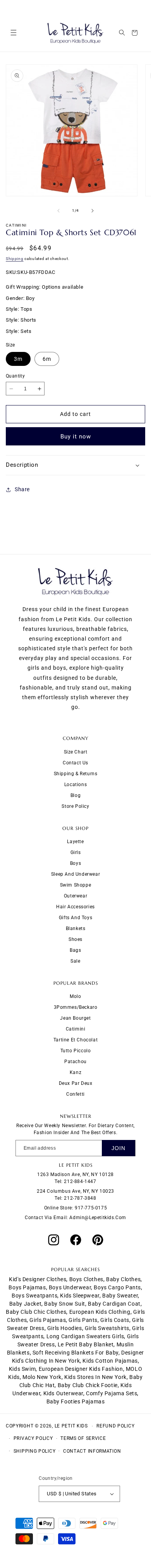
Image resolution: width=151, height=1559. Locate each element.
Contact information (92, 1451)
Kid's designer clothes (37, 1279)
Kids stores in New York (95, 1377)
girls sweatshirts (107, 1328)
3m (18, 359)
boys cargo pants (117, 1287)
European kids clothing (99, 1312)
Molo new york (42, 1377)
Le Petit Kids (71, 1426)
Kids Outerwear (63, 1393)
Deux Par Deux (76, 1083)
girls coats (114, 1320)
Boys (75, 863)
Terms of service (83, 1438)
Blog (75, 795)
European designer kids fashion (81, 1369)
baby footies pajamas (75, 1401)
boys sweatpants (34, 1295)
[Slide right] (92, 210)
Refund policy (115, 1426)
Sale (75, 961)
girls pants (83, 1320)
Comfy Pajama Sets (111, 1393)
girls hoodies (64, 1328)
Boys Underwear (70, 1287)
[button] (13, 32)
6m (47, 359)
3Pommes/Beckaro (76, 1007)
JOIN (118, 1148)
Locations (75, 784)
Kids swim (22, 1369)
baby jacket (25, 1304)
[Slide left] (58, 210)
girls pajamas (47, 1320)
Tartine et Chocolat (75, 1040)
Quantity (15, 376)
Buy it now (75, 436)
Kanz (75, 1072)
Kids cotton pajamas (109, 1361)
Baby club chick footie (88, 1385)
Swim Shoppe (75, 885)
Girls (75, 852)
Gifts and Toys (75, 917)
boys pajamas (27, 1287)
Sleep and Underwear (75, 874)
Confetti (75, 1094)
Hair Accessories (75, 906)
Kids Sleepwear (79, 1295)
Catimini (76, 1029)
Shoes (75, 939)
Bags (75, 950)
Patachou (75, 1061)
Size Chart (76, 752)
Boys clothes (86, 1279)
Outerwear (75, 896)
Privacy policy (33, 1438)
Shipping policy (35, 1451)
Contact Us (75, 763)
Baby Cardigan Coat (114, 1304)
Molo (75, 996)
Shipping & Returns (76, 773)
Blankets (76, 928)
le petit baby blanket (86, 1344)
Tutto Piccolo (75, 1050)
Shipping (15, 258)
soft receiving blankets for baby (75, 1352)
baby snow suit (64, 1304)
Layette (75, 841)
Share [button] (22, 489)
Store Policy (75, 806)
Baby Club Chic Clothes (36, 1312)
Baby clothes (123, 1279)
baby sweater (120, 1295)
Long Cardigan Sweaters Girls (85, 1336)
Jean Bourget (75, 1018)
